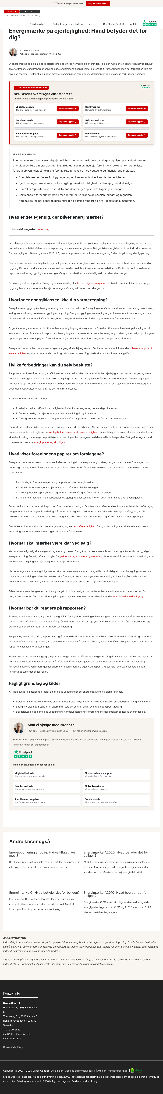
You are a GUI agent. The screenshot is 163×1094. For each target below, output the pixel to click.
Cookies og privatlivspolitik (80, 1070)
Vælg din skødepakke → (98, 3)
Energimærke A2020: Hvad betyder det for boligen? (116, 853)
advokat (11, 1081)
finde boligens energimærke (93, 283)
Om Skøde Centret (113, 24)
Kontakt (133, 24)
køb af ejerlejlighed (85, 526)
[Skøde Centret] (13, 52)
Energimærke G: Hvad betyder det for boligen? (44, 892)
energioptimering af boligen (49, 442)
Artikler (101, 1070)
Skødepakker (37, 24)
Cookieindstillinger (14, 1047)
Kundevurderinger (118, 1070)
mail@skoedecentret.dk (16, 1034)
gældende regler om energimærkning (81, 556)
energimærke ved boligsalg (128, 596)
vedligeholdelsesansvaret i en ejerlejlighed (73, 432)
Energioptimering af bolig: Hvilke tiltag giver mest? (42, 853)
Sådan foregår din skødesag (68, 24)
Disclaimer (57, 1070)
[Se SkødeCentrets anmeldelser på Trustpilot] (145, 87)
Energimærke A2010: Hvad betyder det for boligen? (116, 894)
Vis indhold (43, 229)
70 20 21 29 (13, 1029)
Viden (92, 24)
